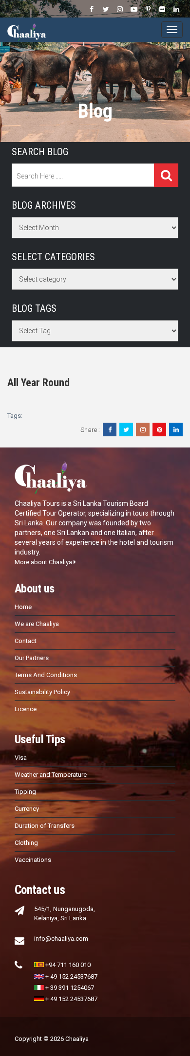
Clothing (26, 842)
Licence (26, 709)
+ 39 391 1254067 (69, 987)
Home (23, 606)
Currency (27, 808)
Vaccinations (33, 859)
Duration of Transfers (45, 825)
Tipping (25, 791)
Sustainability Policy (42, 692)
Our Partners (32, 658)
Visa (21, 757)
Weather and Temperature (51, 774)
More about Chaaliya (44, 562)
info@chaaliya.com (61, 938)
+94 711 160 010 (68, 964)
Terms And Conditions (46, 675)
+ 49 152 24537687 (71, 976)
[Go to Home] (27, 30)
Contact (26, 640)
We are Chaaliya (37, 623)
